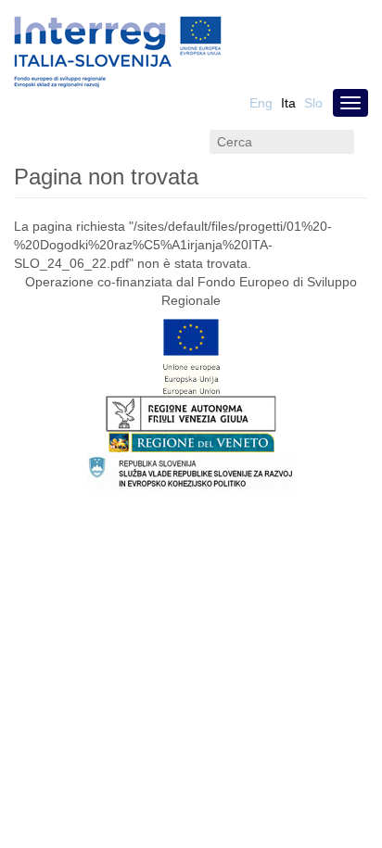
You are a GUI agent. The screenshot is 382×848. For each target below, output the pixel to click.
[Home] (118, 52)
